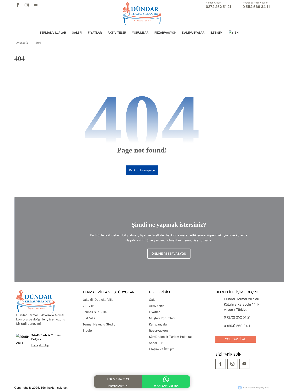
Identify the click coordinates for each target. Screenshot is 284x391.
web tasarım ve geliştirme (256, 387)
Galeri (153, 300)
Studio (87, 330)
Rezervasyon (158, 330)
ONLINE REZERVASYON (168, 254)
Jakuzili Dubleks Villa (97, 300)
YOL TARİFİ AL (235, 339)
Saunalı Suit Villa (94, 312)
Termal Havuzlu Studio (99, 324)
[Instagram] (26, 5)
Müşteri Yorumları (162, 318)
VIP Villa (88, 306)
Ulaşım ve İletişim (161, 349)
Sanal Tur (155, 343)
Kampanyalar (158, 324)
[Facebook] (17, 5)
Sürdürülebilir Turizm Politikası (171, 337)
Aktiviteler (156, 306)
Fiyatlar (154, 312)
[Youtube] (35, 5)
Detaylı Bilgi (40, 345)
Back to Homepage (142, 170)
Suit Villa (88, 318)
